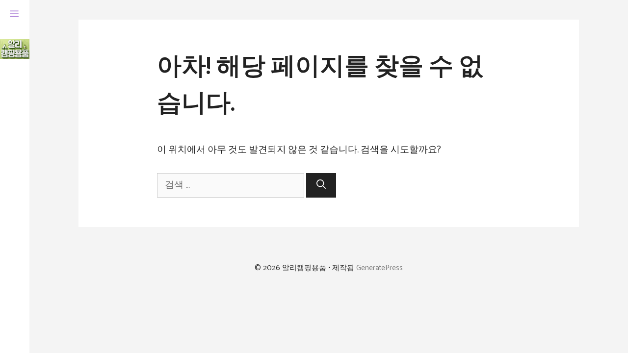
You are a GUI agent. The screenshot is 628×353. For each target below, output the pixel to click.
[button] (14, 14)
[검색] (321, 185)
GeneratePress (379, 268)
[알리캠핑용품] (14, 49)
